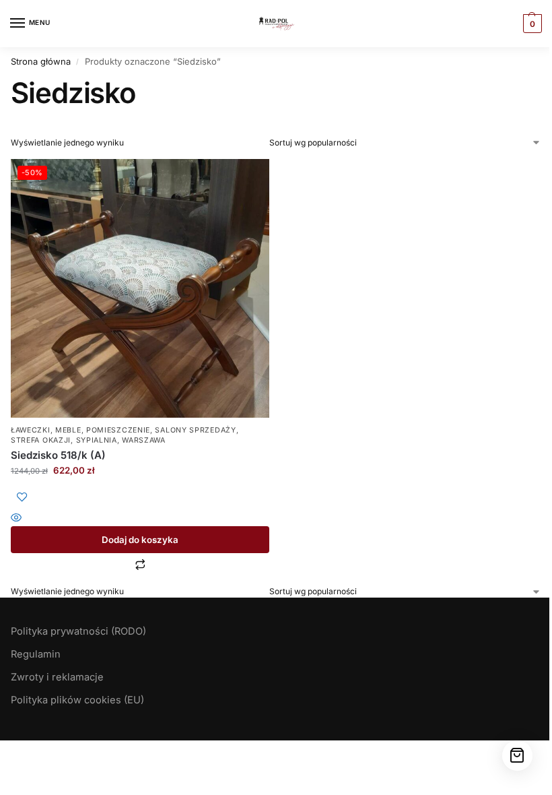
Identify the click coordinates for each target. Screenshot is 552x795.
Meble (68, 430)
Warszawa (144, 440)
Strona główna (41, 61)
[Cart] (517, 755)
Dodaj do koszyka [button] (140, 539)
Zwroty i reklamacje (57, 677)
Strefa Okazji (41, 440)
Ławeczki (30, 430)
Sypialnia (96, 440)
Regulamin (36, 654)
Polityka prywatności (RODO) (78, 631)
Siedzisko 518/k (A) (58, 455)
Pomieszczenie (118, 430)
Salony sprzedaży (195, 430)
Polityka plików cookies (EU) (77, 700)
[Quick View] (140, 518)
